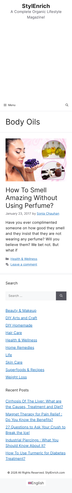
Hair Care (14, 333)
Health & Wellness (24, 259)
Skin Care (14, 362)
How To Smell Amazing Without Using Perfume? (31, 197)
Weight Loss (16, 377)
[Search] (61, 295)
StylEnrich (36, 6)
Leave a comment (24, 264)
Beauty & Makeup (21, 310)
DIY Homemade (19, 325)
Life (9, 355)
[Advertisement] (36, 62)
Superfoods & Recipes (25, 370)
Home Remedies (20, 347)
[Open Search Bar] (67, 105)
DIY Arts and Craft (21, 318)
